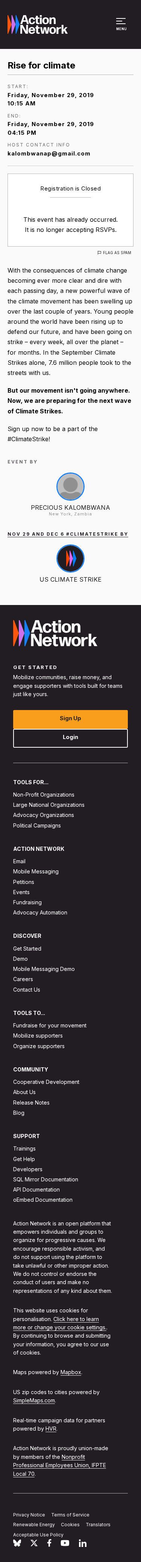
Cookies (70, 1525)
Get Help (24, 1159)
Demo (20, 958)
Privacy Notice (29, 1515)
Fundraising (27, 902)
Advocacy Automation (40, 913)
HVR (50, 1428)
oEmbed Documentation (43, 1200)
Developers (27, 1169)
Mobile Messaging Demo (44, 969)
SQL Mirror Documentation (45, 1179)
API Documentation (36, 1190)
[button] (122, 28)
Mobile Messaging (36, 872)
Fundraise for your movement (49, 1026)
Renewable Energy (34, 1525)
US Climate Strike (70, 579)
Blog (18, 1112)
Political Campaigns (37, 825)
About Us (24, 1092)
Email (19, 861)
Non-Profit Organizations (43, 794)
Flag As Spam (117, 252)
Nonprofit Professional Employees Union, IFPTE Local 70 (59, 1465)
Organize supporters (39, 1046)
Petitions (23, 882)
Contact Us (26, 989)
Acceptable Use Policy (38, 1535)
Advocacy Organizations (43, 815)
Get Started (27, 948)
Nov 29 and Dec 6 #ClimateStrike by (68, 534)
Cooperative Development (46, 1082)
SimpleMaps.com (34, 1400)
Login (70, 737)
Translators (98, 1525)
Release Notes (31, 1102)
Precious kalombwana (70, 507)
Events (21, 892)
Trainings (24, 1149)
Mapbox (71, 1372)
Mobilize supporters (38, 1036)
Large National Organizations (49, 805)
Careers (23, 979)
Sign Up (70, 718)
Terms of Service (70, 1515)
